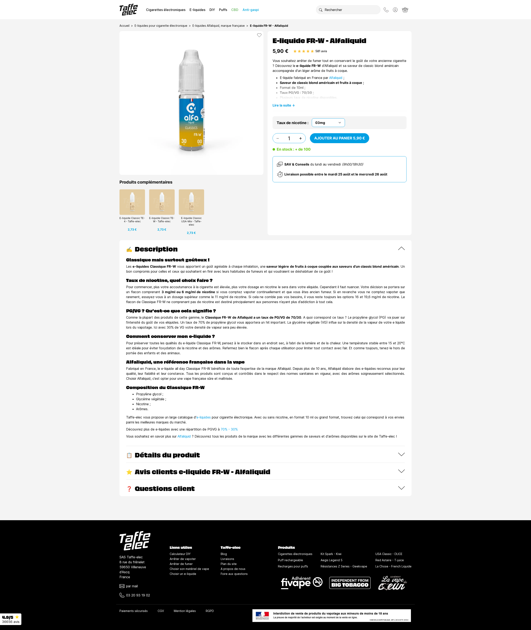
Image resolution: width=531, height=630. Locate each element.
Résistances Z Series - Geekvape (344, 566)
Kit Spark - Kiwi (331, 554)
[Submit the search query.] (321, 10)
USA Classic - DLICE (388, 554)
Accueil (124, 25)
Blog (224, 554)
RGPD (210, 611)
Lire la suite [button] (282, 105)
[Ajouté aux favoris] (259, 35)
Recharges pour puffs (293, 566)
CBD (234, 10)
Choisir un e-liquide (183, 574)
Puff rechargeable (290, 560)
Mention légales (185, 611)
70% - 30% (229, 429)
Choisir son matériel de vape (189, 569)
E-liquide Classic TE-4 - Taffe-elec (132, 219)
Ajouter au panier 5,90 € (339, 138)
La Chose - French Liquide (393, 566)
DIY (212, 10)
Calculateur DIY (180, 554)
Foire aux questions (234, 574)
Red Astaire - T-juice (389, 560)
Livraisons (227, 559)
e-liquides (203, 417)
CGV (161, 611)
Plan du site (229, 564)
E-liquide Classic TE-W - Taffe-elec (161, 219)
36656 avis (10, 622)
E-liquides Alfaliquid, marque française (218, 25)
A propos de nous (233, 569)
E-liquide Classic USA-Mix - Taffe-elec (191, 221)
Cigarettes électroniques (165, 10)
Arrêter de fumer (181, 564)
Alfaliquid (335, 78)
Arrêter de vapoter (183, 559)
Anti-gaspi (250, 10)
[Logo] (128, 10)
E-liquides (197, 10)
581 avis (321, 51)
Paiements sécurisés (133, 611)
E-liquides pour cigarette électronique (161, 25)
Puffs (223, 10)
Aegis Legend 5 (331, 560)
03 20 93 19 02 (138, 595)
